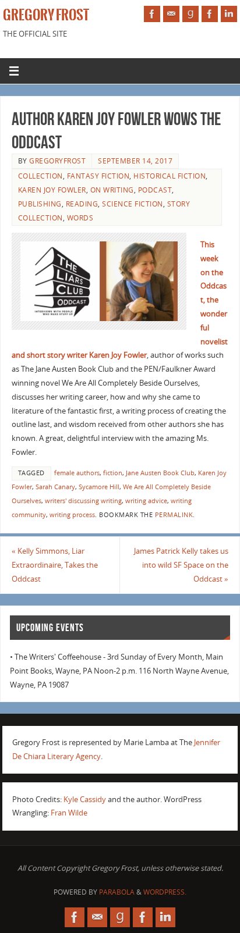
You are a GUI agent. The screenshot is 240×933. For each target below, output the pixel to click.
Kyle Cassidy (84, 799)
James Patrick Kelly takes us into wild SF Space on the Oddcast (181, 565)
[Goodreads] (190, 14)
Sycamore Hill (99, 487)
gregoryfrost (57, 161)
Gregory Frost (46, 15)
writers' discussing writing (83, 501)
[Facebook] (152, 14)
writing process (72, 515)
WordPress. (164, 892)
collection (40, 176)
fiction (112, 473)
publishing (40, 204)
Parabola (117, 892)
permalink (174, 515)
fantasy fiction (98, 176)
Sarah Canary (55, 487)
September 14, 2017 (135, 161)
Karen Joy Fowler (52, 190)
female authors (77, 473)
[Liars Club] (210, 14)
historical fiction (169, 176)
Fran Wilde (69, 813)
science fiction (132, 204)
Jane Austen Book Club (160, 473)
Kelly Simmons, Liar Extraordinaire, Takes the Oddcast (55, 565)
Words (80, 218)
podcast (155, 190)
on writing (112, 190)
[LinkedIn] (229, 14)
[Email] (171, 14)
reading (82, 204)
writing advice (146, 501)
